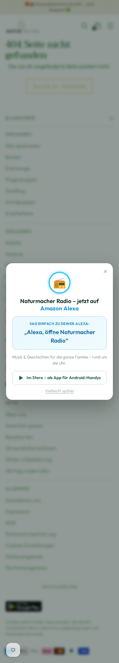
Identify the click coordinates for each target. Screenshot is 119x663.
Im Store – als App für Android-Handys (64, 377)
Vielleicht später (59, 390)
